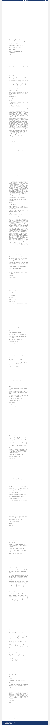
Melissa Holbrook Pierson (33, 24)
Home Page (33, 4)
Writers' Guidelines (42, 5)
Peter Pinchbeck (32, 29)
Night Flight (39, 24)
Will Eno (31, 19)
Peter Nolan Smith (32, 23)
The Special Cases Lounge (37, 15)
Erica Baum (31, 20)
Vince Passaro (32, 30)
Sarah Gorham (32, 22)
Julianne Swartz (32, 14)
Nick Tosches (32, 17)
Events (40, 4)
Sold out (33, 32)
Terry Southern (32, 16)
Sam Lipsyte (32, 15)
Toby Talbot (31, 21)
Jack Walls (31, 31)
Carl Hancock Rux (32, 28)
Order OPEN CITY (22, 0)
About (32, 5)
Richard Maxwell (32, 27)
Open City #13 (33, 11)
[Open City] (16, 5)
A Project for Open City (38, 29)
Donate (26, 0)
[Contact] (29, 0)
